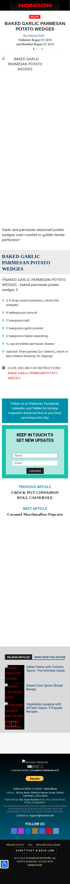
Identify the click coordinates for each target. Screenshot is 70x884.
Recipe (35, 17)
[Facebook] (14, 830)
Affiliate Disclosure (48, 845)
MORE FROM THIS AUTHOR (49, 657)
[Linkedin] (28, 830)
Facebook (51, 403)
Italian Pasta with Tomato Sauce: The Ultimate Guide (45, 668)
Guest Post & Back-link (35, 850)
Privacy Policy (15, 845)
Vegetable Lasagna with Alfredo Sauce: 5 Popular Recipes (44, 707)
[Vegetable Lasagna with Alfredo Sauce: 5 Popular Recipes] (14, 716)
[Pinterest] (49, 830)
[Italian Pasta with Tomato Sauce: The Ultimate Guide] (14, 681)
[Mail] (35, 830)
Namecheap (35, 865)
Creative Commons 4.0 (45, 770)
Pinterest (35, 403)
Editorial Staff (36, 35)
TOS (30, 845)
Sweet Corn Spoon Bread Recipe (44, 687)
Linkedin (18, 408)
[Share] (4, 864)
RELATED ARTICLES (18, 657)
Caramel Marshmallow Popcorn (35, 514)
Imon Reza (50, 788)
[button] (64, 5)
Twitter (37, 408)
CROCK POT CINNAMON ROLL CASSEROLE (35, 495)
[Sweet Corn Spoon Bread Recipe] (14, 694)
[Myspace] (42, 830)
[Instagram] (21, 830)
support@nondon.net (42, 815)
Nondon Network (39, 858)
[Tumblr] (56, 830)
